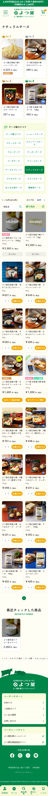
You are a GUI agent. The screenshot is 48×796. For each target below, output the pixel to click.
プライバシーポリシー (24, 772)
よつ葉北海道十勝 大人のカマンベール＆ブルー (11, 334)
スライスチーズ (34, 179)
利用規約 (36, 768)
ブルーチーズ (13, 152)
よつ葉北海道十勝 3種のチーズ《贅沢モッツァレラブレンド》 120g (35, 433)
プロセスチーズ (13, 179)
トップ (4, 659)
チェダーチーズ (34, 152)
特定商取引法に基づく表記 (19, 768)
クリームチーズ (34, 161)
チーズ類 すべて (13, 134)
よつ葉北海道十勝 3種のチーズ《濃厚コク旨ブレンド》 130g (12, 480)
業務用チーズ (34, 188)
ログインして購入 (37, 400)
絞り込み (30, 206)
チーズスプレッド (13, 170)
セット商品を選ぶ (13, 400)
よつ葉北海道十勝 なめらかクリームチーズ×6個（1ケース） (11, 384)
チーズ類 (28, 659)
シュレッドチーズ (34, 134)
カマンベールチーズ (34, 143)
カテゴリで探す (16, 659)
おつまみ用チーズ (13, 188)
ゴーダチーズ (13, 161)
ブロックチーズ (13, 143)
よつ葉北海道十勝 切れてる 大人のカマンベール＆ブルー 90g (12, 287)
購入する (18, 301)
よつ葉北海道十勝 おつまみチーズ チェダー (35, 480)
